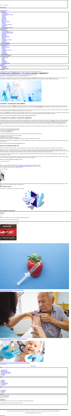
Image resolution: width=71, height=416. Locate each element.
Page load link (2, 415)
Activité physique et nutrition (7, 291)
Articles (4, 7)
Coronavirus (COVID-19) (13, 71)
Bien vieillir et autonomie (6, 340)
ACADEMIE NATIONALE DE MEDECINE (24, 166)
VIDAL (29, 165)
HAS (13, 167)
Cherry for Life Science (30, 412)
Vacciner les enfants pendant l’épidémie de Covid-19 (13, 159)
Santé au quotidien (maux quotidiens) (26, 74)
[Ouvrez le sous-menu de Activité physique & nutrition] (11, 55)
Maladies (5, 71)
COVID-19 (58, 105)
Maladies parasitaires (10, 74)
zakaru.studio (36, 414)
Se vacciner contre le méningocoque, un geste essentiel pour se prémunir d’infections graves (20, 115)
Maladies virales (17, 74)
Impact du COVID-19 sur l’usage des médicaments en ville (14, 143)
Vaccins (34, 74)
